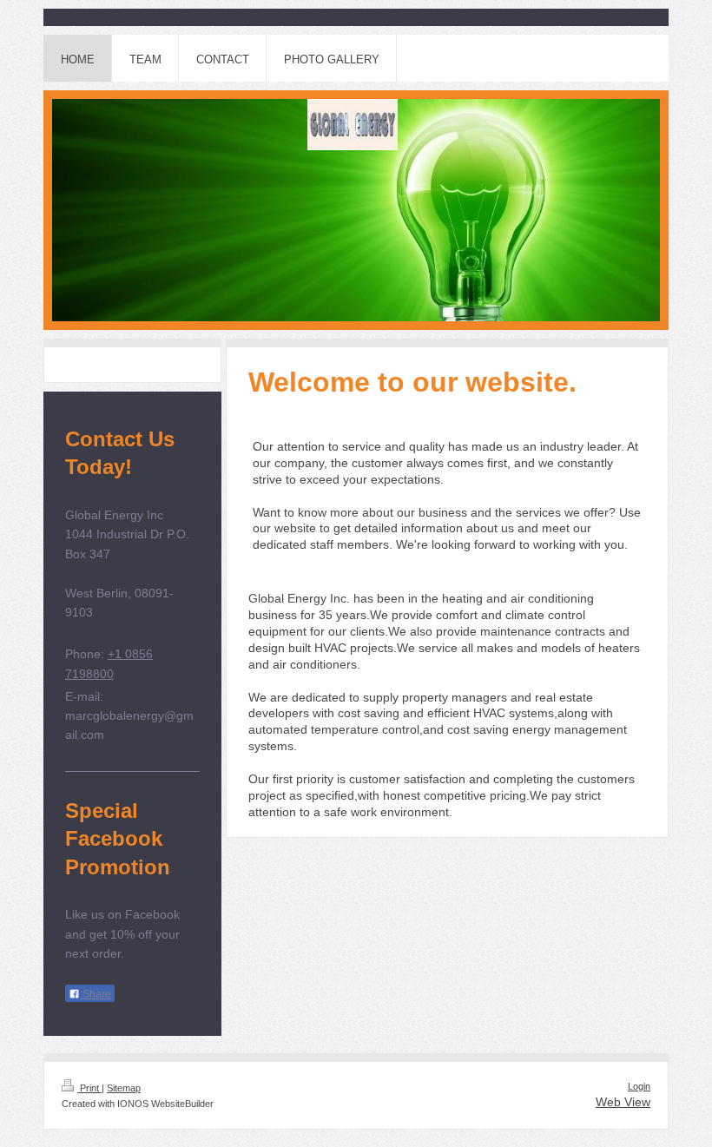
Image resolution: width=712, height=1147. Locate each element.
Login (639, 1086)
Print (89, 1088)
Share (95, 994)
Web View (623, 1102)
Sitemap (124, 1088)
